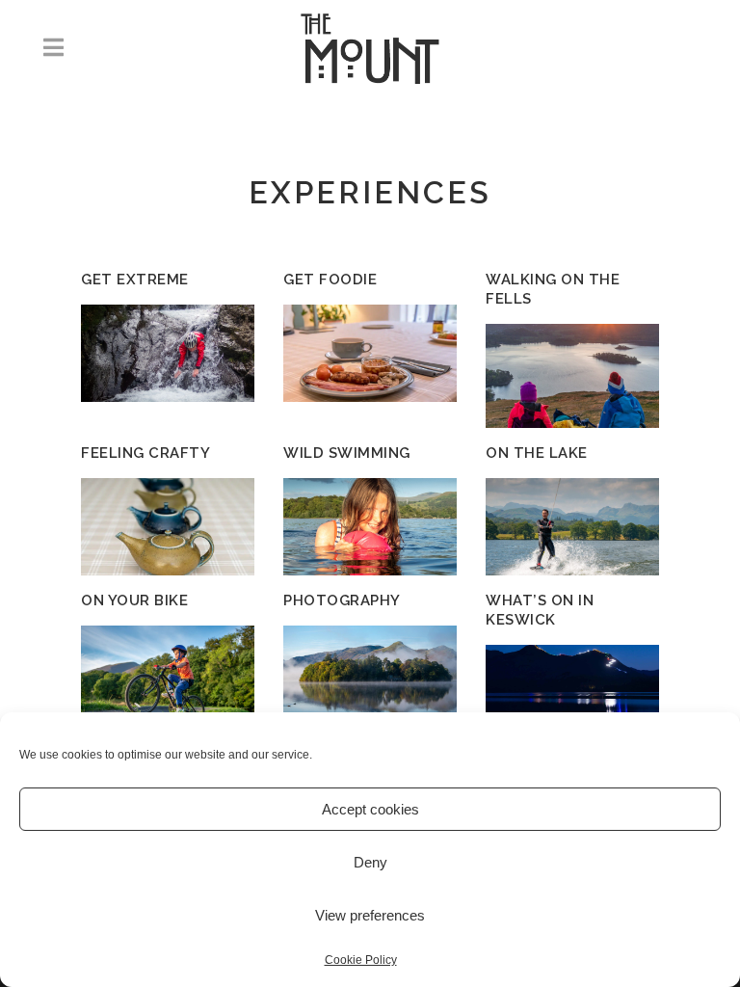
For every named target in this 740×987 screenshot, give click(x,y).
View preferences (370, 915)
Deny (370, 862)
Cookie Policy (361, 960)
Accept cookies (370, 809)
